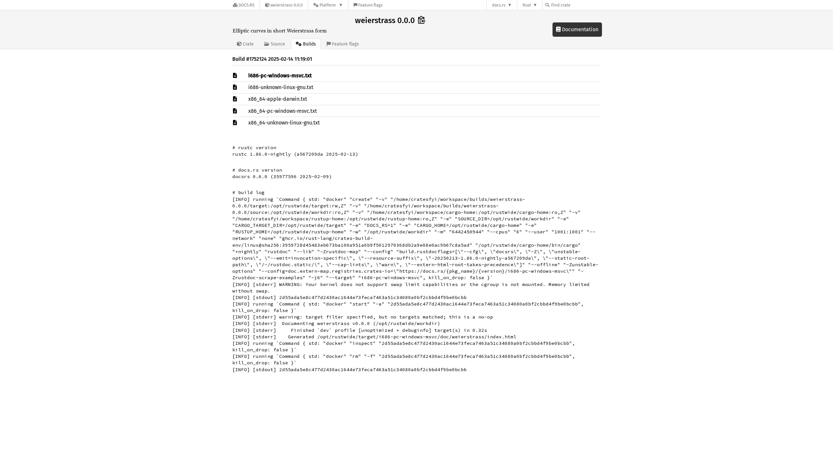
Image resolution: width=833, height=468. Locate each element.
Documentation (579, 29)
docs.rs (498, 5)
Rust (527, 5)
